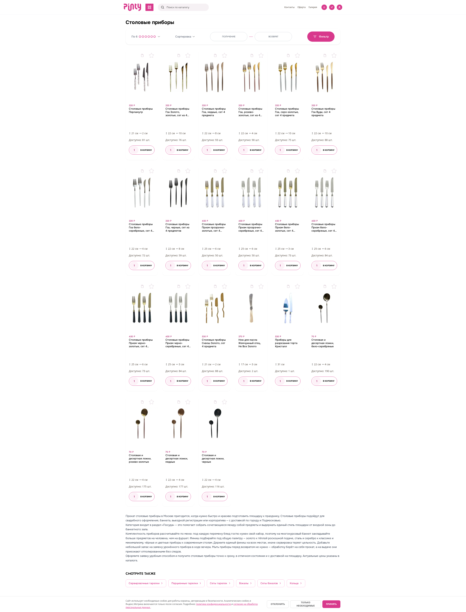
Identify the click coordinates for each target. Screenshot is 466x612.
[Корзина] (332, 7)
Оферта (301, 7)
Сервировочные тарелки (144, 583)
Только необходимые (306, 604)
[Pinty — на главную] (132, 7)
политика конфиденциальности (213, 604)
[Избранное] (324, 7)
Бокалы (243, 583)
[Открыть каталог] (149, 7)
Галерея (313, 7)
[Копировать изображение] (142, 55)
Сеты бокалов (269, 583)
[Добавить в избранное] (151, 55)
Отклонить (278, 604)
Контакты (289, 7)
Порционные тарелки (184, 583)
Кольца (294, 583)
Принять (331, 604)
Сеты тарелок (218, 583)
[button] (142, 104)
